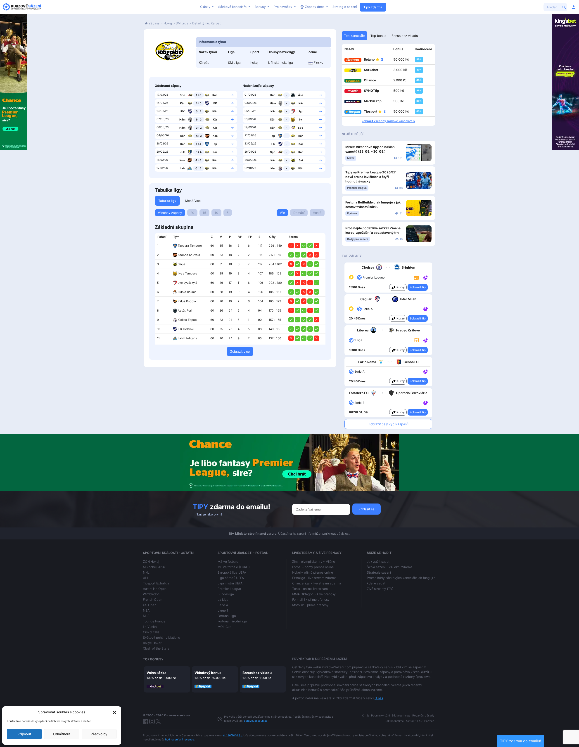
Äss (300, 95)
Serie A (223, 605)
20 (192, 213)
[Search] (564, 7)
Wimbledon (151, 594)
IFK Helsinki (186, 329)
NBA (146, 610)
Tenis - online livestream (310, 589)
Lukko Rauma (187, 292)
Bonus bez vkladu (257, 673)
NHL (146, 572)
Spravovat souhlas (255, 720)
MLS (146, 616)
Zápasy (154, 23)
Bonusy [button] (261, 7)
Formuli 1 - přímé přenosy (311, 599)
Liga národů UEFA (231, 578)
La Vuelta (150, 627)
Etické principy (401, 715)
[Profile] (573, 7)
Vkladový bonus (208, 673)
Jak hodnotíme (394, 721)
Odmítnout (62, 734)
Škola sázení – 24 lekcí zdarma (390, 567)
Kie (273, 168)
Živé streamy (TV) (380, 589)
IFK (215, 103)
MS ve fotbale (228, 561)
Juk (182, 152)
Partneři (429, 721)
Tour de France (154, 621)
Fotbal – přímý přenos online (313, 567)
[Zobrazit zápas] (232, 94)
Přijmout (24, 734)
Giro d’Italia (151, 632)
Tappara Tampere (190, 245)
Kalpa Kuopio (187, 301)
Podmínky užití (380, 715)
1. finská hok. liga (280, 62)
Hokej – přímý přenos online (312, 572)
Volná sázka (156, 673)
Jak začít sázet (378, 561)
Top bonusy (153, 659)
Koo (215, 135)
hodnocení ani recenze (179, 739)
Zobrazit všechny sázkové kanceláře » (388, 121)
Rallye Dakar (152, 643)
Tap (214, 144)
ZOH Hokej (151, 561)
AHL (146, 578)
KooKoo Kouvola (189, 255)
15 (204, 213)
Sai (301, 160)
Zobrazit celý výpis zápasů (388, 424)
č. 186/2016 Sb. (233, 735)
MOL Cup (225, 627)
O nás (379, 698)
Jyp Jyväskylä (187, 282)
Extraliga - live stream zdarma (314, 578)
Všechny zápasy (170, 213)
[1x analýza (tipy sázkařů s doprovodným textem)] (425, 277)
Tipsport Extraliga (156, 583)
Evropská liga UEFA (232, 572)
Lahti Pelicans (187, 338)
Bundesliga (226, 594)
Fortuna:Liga (227, 616)
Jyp (300, 111)
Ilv (300, 119)
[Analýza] (425, 277)
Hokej (168, 23)
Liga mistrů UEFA (230, 583)
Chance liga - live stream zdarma (316, 583)
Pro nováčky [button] (283, 7)
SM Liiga (182, 23)
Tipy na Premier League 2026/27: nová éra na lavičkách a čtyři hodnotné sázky (370, 176)
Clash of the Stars (156, 648)
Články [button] (205, 7)
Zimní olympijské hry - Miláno (313, 561)
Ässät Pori (185, 310)
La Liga (223, 599)
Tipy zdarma (372, 7)
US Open (149, 605)
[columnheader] (163, 237)
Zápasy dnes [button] (314, 7)
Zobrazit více (240, 351)
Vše (282, 213)
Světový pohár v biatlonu (161, 637)
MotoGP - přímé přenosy (310, 605)
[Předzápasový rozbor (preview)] (416, 277)
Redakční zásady (423, 715)
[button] (114, 712)
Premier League (229, 589)
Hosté (317, 213)
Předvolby (99, 734)
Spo (182, 95)
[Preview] (416, 277)
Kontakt (410, 721)
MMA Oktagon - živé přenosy (314, 594)
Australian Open (154, 589)
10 (216, 213)
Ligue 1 (223, 610)
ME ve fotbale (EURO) (234, 567)
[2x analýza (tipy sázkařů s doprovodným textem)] (425, 340)
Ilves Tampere (187, 273)
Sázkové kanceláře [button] (232, 7)
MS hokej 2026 (154, 567)
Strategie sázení (344, 7)
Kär (214, 95)
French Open (152, 599)
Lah (182, 168)
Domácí (298, 213)
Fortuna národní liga (232, 621)
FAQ (419, 721)
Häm (182, 119)
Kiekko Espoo (187, 319)
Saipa (181, 264)
